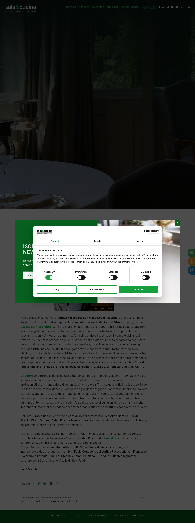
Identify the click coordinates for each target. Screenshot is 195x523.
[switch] (81, 277)
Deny (56, 289)
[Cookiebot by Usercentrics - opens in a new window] (146, 231)
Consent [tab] (54, 241)
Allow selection (97, 289)
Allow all (138, 289)
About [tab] (140, 241)
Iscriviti (32, 275)
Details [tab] (97, 241)
